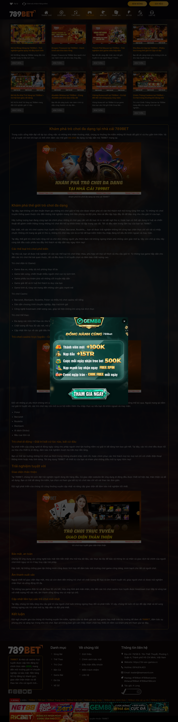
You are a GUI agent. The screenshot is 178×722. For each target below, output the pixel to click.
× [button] (124, 321)
